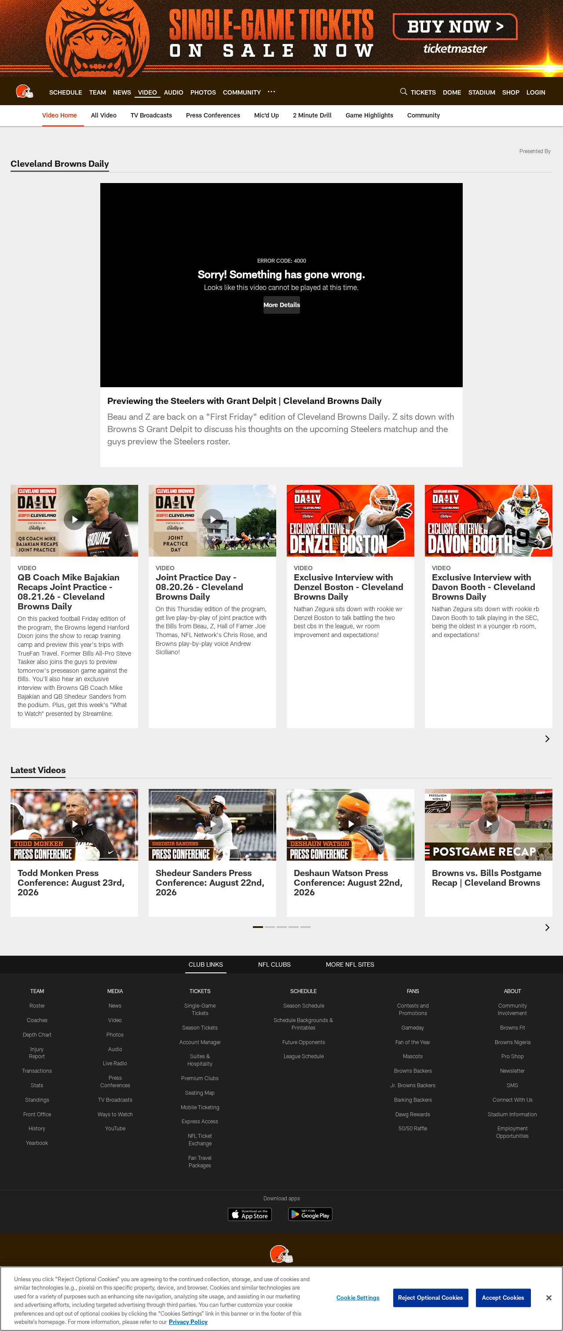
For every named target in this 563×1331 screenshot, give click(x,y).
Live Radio (115, 1063)
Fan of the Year (412, 1042)
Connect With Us (513, 1099)
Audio (115, 1049)
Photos (115, 1034)
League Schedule (304, 1056)
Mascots (413, 1056)
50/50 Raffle (412, 1128)
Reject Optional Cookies (431, 1297)
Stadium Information (512, 1114)
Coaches (37, 1020)
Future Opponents (303, 1042)
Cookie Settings (358, 1297)
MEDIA (115, 991)
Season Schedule (303, 1005)
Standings (37, 1099)
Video (115, 1020)
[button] (281, 305)
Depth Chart (37, 1034)
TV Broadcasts (115, 1099)
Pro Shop (512, 1056)
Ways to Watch (115, 1114)
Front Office (37, 1114)
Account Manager (200, 1042)
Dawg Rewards (412, 1114)
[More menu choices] (271, 91)
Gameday (413, 1027)
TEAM (37, 991)
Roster (37, 1005)
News (115, 1005)
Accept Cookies (503, 1297)
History (37, 1128)
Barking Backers (413, 1099)
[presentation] (548, 739)
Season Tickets (200, 1027)
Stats (37, 1085)
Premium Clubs (200, 1078)
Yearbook (37, 1143)
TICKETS (200, 991)
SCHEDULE (303, 991)
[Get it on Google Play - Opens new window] (310, 1218)
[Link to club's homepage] (24, 91)
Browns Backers (413, 1070)
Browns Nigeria (512, 1042)
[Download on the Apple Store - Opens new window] (249, 1215)
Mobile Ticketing (200, 1107)
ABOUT (512, 991)
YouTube (115, 1128)
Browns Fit (512, 1027)
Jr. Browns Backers (412, 1085)
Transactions (37, 1070)
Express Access (200, 1121)
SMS (512, 1085)
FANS (413, 991)
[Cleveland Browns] (281, 1255)
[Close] (549, 1298)
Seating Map (200, 1092)
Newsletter (512, 1070)
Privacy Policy (188, 1321)
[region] (281, 1298)
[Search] (403, 91)
